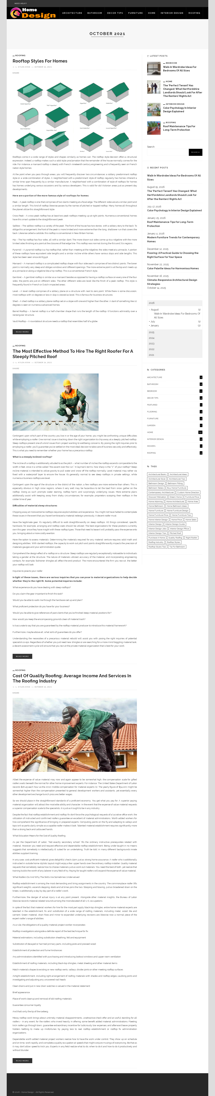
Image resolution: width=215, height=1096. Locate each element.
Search (151, 146)
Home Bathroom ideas (177, 506)
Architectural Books (157, 474)
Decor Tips (115, 13)
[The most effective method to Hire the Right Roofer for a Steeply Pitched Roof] (56, 401)
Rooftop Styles (173, 542)
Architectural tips (177, 479)
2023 (151, 343)
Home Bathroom (155, 506)
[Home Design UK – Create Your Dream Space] (33, 13)
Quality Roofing (175, 538)
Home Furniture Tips (181, 515)
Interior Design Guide (175, 524)
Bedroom (171, 63)
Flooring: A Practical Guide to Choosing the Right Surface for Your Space (173, 255)
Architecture (72, 13)
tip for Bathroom (177, 547)
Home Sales (190, 519)
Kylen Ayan (24, 67)
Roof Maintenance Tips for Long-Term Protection (170, 224)
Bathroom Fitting (175, 483)
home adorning (155, 501)
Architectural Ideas (178, 474)
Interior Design (172, 13)
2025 (151, 332)
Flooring (174, 412)
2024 (151, 338)
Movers (174, 446)
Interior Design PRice (179, 528)
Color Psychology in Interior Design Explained (174, 210)
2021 (151, 355)
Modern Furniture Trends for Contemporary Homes (173, 239)
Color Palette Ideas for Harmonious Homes (173, 268)
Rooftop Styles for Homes (40, 61)
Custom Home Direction (188, 492)
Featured (174, 405)
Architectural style (156, 479)
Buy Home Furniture (176, 488)
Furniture (135, 13)
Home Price (176, 519)
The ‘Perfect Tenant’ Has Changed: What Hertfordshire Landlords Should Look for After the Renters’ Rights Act (172, 195)
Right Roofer (191, 538)
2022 (151, 349)
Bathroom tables (156, 488)
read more (22, 332)
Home (152, 13)
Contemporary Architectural (161, 492)
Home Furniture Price (158, 515)
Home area (193, 501)
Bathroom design (156, 483)
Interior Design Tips (157, 533)
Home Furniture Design (177, 510)
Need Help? (21, 3)
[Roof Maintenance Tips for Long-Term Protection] (154, 127)
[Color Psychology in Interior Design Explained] (154, 109)
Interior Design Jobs (157, 528)
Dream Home (176, 497)
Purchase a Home (156, 538)
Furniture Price (192, 497)
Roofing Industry (155, 542)
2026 (152, 303)
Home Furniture (155, 510)
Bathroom (95, 13)
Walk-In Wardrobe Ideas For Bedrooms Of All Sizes (174, 177)
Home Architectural (175, 501)
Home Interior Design (158, 519)
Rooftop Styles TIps (157, 547)
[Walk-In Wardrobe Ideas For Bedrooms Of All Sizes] (154, 68)
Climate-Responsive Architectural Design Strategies (172, 282)
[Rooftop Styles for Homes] (75, 114)
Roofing (194, 13)
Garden (174, 425)
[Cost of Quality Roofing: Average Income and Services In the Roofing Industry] (75, 734)
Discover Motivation (157, 497)
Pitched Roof (175, 533)
